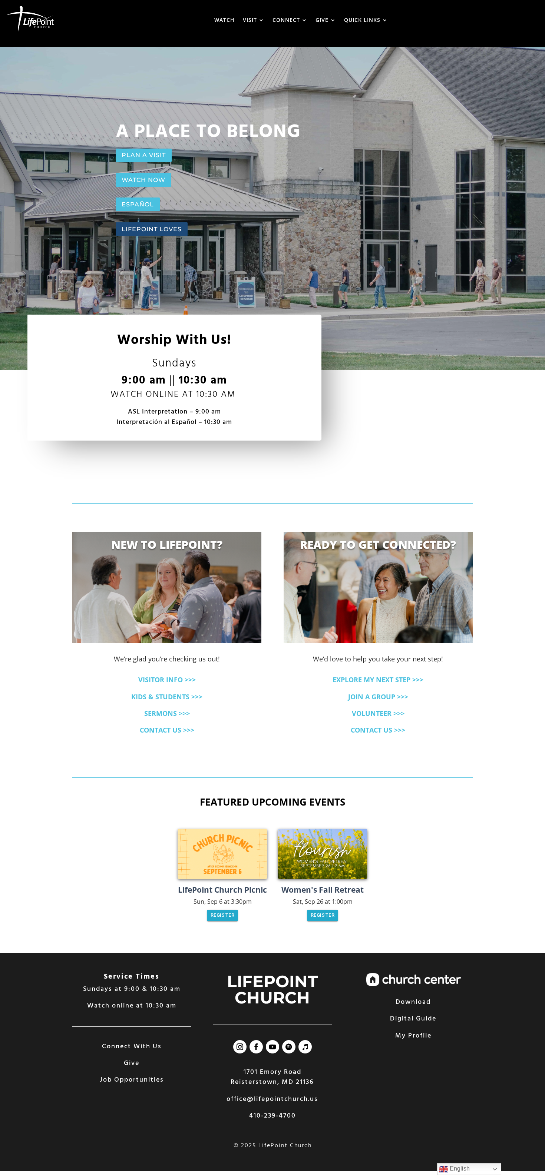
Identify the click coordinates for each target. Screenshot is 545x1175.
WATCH (224, 19)
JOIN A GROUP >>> (378, 696)
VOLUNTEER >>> (378, 713)
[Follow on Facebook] (256, 1046)
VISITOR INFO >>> (167, 679)
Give (131, 1063)
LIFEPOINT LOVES (152, 229)
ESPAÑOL (138, 204)
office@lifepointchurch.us (272, 1099)
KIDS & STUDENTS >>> (166, 696)
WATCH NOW (143, 179)
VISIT (250, 19)
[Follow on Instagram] (240, 1046)
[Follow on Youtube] (272, 1046)
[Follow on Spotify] (288, 1046)
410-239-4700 (272, 1116)
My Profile (413, 1035)
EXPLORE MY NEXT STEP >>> (378, 679)
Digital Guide (413, 1018)
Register (222, 915)
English (459, 1168)
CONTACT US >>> (167, 730)
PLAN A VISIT (144, 155)
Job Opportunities (132, 1080)
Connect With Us (132, 1046)
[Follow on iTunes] (305, 1046)
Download (413, 1002)
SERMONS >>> (167, 713)
